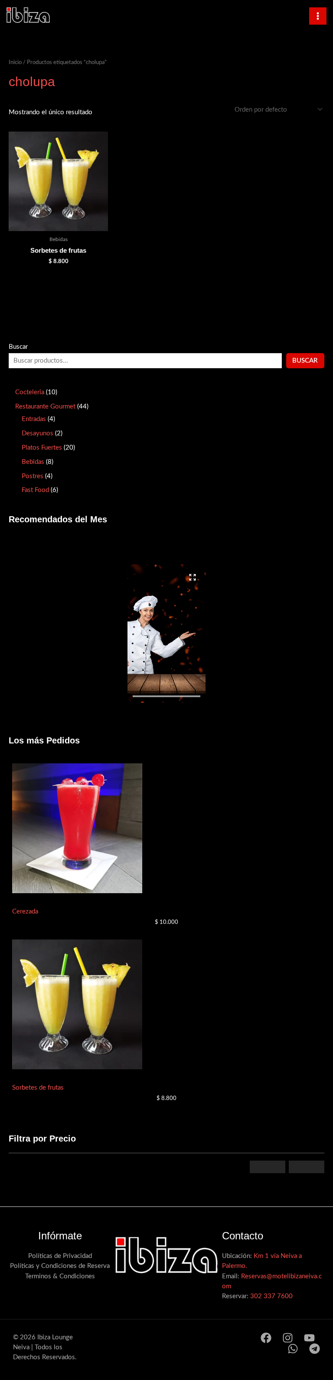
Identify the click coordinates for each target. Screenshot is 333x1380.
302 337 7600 (271, 1296)
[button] (166, 633)
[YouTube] (309, 1337)
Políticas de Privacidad (60, 1256)
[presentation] (166, 696)
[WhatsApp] (292, 1348)
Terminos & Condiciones (60, 1276)
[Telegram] (314, 1348)
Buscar (18, 347)
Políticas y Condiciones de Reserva (60, 1266)
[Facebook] (266, 1337)
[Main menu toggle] (317, 16)
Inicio (15, 62)
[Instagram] (287, 1337)
